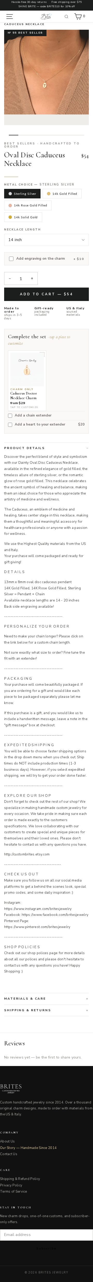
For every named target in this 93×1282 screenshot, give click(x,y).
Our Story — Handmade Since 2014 (28, 1148)
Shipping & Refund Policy (20, 1179)
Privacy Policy (11, 1185)
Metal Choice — (39, 184)
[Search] (66, 16)
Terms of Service (13, 1191)
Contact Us (8, 1154)
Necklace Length (22, 229)
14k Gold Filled (64, 194)
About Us (7, 1141)
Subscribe (46, 1248)
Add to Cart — (46, 294)
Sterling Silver (25, 194)
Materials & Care (25, 999)
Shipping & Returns (27, 1010)
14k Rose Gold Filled (30, 205)
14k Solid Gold (26, 217)
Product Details (24, 448)
